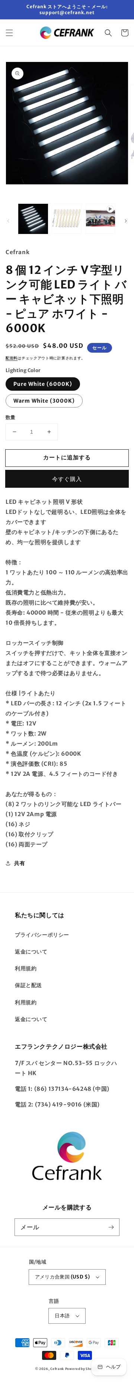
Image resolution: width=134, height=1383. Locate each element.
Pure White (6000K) (42, 384)
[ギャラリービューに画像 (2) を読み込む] (67, 219)
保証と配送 (28, 985)
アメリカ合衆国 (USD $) (62, 1277)
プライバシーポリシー (42, 934)
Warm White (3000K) (44, 400)
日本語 (62, 1315)
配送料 (11, 358)
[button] (9, 33)
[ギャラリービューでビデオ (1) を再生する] (100, 219)
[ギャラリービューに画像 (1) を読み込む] (33, 219)
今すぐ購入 (67, 479)
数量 (11, 417)
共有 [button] (19, 863)
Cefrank (57, 1369)
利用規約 (25, 968)
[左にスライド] (8, 221)
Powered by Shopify (82, 1369)
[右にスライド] (126, 221)
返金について (31, 951)
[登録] (111, 1227)
